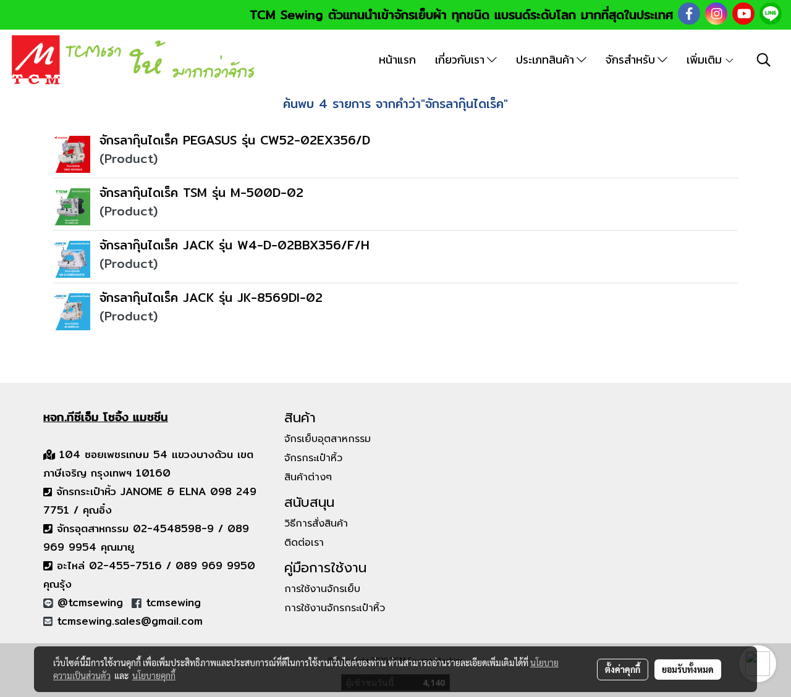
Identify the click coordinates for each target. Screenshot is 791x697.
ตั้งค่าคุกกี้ (622, 669)
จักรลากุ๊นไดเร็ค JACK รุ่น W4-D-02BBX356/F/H (234, 244)
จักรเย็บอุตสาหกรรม (327, 439)
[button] (763, 60)
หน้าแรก (397, 59)
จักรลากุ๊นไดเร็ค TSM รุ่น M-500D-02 (201, 192)
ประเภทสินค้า (546, 59)
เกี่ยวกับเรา (461, 59)
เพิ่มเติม (705, 59)
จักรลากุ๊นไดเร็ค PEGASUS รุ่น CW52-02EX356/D (234, 139)
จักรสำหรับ (632, 59)
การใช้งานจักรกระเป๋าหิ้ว (334, 608)
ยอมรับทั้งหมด (688, 669)
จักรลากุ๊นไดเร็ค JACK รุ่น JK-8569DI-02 (211, 297)
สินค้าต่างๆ (308, 477)
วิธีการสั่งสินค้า (316, 523)
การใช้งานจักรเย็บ (322, 589)
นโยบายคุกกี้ (154, 675)
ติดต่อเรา (304, 542)
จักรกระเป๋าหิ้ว (313, 458)
